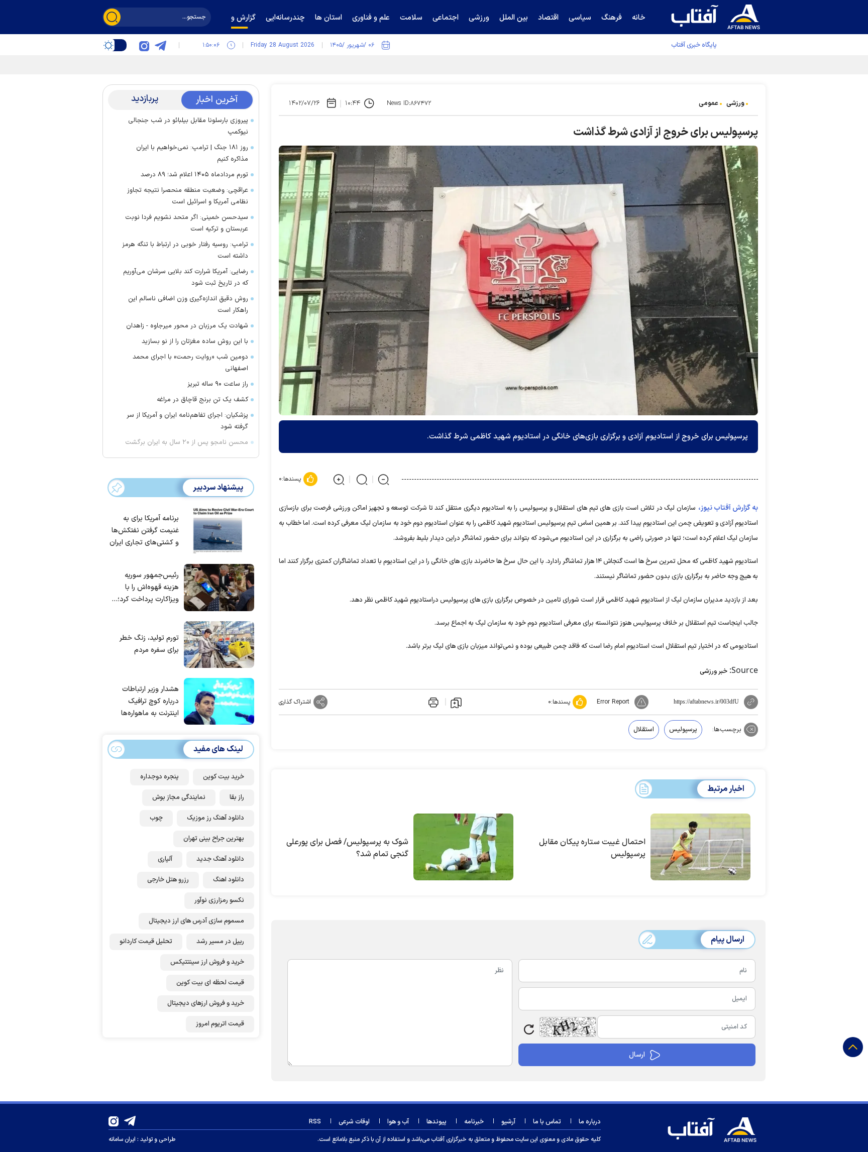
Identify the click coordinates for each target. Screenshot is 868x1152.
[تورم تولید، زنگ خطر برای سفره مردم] (216, 643)
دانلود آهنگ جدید (220, 859)
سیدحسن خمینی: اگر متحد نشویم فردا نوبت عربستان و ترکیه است (186, 223)
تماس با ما (547, 1122)
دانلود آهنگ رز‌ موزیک (215, 818)
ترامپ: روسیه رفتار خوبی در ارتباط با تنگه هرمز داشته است (185, 250)
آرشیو (508, 1122)
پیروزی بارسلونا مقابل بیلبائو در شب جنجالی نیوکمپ (188, 126)
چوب (156, 818)
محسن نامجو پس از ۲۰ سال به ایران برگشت (186, 442)
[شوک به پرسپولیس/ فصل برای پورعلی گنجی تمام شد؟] (463, 847)
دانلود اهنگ (228, 880)
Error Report (613, 702)
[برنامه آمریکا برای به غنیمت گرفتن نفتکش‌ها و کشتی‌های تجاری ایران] (216, 529)
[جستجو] (112, 17)
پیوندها (436, 1122)
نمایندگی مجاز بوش (178, 797)
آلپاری (165, 859)
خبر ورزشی (713, 671)
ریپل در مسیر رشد (220, 942)
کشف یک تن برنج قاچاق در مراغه (202, 400)
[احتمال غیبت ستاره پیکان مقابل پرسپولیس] (700, 847)
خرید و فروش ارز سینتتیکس (207, 962)
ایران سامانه (122, 1139)
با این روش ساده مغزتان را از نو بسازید (195, 341)
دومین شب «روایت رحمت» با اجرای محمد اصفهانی (190, 363)
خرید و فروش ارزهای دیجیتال (205, 1003)
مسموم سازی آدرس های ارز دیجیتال (196, 921)
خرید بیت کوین (223, 777)
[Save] (456, 702)
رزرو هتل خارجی (168, 880)
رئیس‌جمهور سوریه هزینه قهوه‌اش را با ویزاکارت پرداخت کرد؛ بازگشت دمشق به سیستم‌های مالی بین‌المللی (148, 588)
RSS (315, 1122)
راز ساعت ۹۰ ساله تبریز (217, 384)
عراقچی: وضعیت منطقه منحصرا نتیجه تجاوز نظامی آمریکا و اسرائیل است (187, 196)
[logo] (718, 15)
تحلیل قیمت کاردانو (146, 942)
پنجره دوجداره (159, 777)
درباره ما (590, 1122)
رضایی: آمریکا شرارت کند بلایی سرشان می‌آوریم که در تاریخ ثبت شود (185, 277)
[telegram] (160, 45)
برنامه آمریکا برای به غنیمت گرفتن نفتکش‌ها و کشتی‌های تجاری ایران (144, 530)
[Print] (432, 702)
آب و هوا (398, 1122)
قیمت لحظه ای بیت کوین (210, 983)
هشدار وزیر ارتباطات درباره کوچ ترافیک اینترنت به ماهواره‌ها (150, 701)
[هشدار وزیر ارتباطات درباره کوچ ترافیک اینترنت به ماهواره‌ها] (216, 700)
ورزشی (735, 103)
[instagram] (144, 45)
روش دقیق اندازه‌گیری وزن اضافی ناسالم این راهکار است (188, 304)
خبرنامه (474, 1122)
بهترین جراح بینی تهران (213, 839)
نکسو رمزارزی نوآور (219, 900)
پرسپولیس (683, 730)
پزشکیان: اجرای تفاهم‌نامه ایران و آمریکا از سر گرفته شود (187, 421)
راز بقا (237, 797)
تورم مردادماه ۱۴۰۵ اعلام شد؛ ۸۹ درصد (194, 175)
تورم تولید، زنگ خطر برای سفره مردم (149, 644)
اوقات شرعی (354, 1122)
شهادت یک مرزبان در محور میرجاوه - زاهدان (187, 326)
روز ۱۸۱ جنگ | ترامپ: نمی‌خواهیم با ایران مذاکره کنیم (192, 153)
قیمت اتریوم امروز (220, 1024)
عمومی (708, 103)
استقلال (643, 730)
